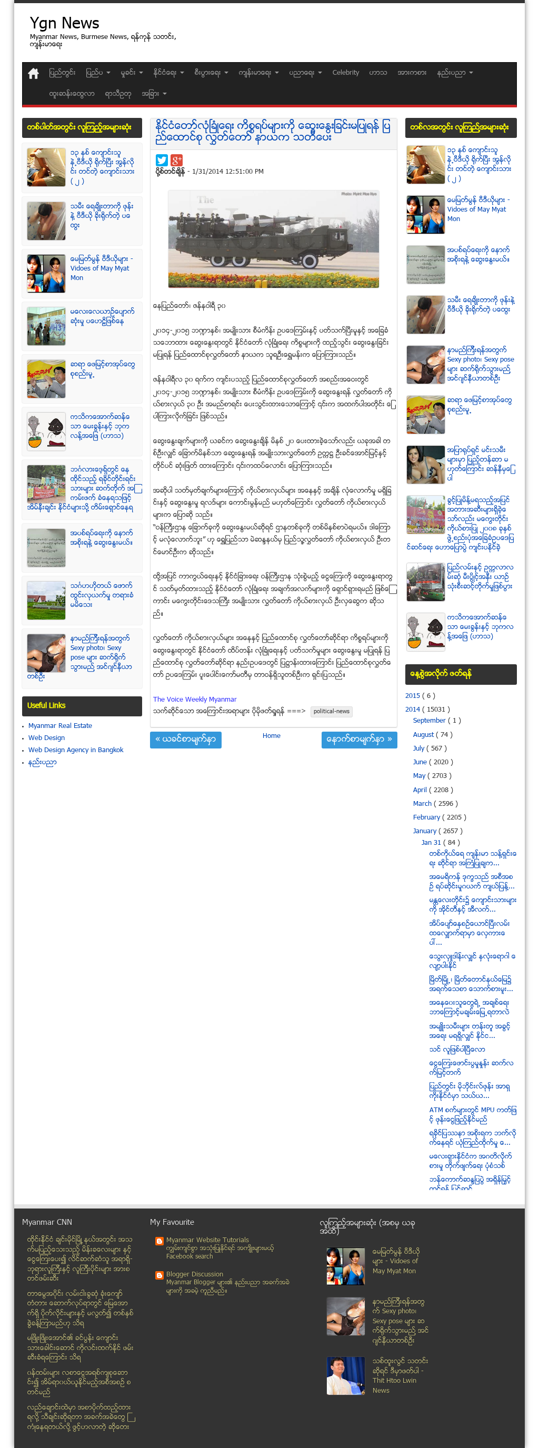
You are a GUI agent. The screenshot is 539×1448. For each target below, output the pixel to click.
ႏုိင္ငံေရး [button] (166, 73)
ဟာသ (378, 73)
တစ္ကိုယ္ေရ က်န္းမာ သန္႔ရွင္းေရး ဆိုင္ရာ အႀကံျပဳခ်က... (473, 859)
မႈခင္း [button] (129, 73)
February (427, 818)
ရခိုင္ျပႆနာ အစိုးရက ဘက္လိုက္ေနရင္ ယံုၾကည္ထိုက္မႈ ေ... (473, 1138)
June (421, 762)
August (424, 735)
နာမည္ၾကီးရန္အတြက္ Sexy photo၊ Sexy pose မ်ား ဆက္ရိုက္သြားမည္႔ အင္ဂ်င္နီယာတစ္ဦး (79, 658)
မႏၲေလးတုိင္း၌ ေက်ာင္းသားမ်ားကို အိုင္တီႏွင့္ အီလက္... (473, 905)
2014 (413, 710)
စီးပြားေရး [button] (209, 73)
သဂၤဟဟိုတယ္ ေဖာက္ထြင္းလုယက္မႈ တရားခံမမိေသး (102, 596)
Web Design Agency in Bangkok (75, 750)
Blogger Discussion (194, 1275)
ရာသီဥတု (118, 94)
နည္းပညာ (42, 762)
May (420, 776)
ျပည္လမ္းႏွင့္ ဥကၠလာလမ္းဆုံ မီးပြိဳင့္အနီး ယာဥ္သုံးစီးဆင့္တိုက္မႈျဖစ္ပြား (480, 577)
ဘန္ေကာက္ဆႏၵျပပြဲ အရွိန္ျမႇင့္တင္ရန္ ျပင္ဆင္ (470, 1184)
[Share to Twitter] (162, 160)
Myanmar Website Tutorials (207, 1240)
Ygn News (64, 25)
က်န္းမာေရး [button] (256, 73)
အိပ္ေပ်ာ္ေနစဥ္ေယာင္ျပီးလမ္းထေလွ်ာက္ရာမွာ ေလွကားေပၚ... (470, 934)
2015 (413, 696)
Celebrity (346, 73)
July (419, 749)
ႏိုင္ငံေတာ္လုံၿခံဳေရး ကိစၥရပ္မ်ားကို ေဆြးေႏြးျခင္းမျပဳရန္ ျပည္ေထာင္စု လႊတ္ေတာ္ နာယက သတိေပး (273, 132)
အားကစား (412, 73)
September (430, 721)
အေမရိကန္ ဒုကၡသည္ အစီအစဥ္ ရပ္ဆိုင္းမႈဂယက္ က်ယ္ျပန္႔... (472, 882)
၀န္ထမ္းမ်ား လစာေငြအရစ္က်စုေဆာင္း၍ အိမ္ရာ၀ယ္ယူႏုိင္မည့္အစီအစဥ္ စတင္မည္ (79, 1383)
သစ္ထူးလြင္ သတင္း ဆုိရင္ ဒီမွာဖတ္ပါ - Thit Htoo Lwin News (400, 1376)
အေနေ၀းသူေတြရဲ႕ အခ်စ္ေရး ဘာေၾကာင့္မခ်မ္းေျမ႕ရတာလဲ (470, 1007)
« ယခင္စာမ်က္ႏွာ (185, 740)
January (425, 831)
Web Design (46, 738)
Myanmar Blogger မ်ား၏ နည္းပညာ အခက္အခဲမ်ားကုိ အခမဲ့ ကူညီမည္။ (228, 1287)
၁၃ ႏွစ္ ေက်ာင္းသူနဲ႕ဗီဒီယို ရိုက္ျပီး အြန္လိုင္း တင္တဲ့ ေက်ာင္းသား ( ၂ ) (103, 167)
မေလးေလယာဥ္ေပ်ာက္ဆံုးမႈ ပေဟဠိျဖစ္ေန (103, 316)
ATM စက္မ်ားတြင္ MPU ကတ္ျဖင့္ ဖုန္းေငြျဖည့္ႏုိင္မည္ (473, 1115)
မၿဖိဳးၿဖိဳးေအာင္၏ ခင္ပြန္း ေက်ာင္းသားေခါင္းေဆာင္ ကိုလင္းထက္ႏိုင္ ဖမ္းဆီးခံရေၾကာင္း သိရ (80, 1348)
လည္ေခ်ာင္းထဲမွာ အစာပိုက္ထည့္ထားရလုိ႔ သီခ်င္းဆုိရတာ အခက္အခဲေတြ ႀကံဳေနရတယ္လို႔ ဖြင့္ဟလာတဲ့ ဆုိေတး (79, 1417)
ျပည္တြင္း (62, 73)
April (421, 790)
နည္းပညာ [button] (452, 73)
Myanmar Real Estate (60, 726)
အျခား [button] (152, 94)
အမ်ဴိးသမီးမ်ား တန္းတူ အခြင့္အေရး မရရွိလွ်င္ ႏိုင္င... (470, 1031)
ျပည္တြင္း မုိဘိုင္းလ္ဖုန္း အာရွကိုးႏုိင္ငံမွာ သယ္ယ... (470, 1091)
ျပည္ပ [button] (95, 73)
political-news (332, 712)
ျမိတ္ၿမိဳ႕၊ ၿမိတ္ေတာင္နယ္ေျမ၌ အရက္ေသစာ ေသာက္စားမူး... (471, 984)
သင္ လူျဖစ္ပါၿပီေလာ (457, 1050)
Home (272, 736)
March (423, 804)
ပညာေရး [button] (303, 73)
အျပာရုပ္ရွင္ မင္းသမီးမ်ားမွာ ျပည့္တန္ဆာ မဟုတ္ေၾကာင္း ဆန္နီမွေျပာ (479, 465)
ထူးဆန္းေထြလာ (72, 94)
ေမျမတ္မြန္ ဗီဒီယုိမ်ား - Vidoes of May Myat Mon (102, 269)
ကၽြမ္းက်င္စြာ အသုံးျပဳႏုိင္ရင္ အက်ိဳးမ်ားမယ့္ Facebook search (220, 1253)
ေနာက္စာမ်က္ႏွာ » (359, 740)
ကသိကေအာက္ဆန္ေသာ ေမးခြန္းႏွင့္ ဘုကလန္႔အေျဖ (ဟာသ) (100, 427)
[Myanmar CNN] (33, 73)
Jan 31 (432, 843)
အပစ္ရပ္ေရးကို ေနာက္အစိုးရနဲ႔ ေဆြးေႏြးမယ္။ (102, 538)
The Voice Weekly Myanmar (195, 700)
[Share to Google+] (177, 160)
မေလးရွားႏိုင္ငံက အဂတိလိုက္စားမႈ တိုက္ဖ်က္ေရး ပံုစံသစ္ (471, 1161)
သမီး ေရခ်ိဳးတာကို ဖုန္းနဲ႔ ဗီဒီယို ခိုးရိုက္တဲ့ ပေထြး (102, 216)
